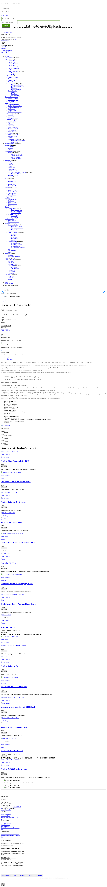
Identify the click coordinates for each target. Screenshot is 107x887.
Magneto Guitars (5, 703)
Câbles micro (11, 265)
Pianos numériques (13, 134)
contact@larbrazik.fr (6, 810)
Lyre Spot (13, 235)
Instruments (8, 145)
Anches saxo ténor (16, 158)
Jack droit (10, 115)
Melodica (10, 137)
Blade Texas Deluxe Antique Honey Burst (18, 604)
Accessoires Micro (13, 186)
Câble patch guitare (13, 118)
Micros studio (11, 184)
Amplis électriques (13, 77)
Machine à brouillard (16, 244)
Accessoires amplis (13, 82)
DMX (9, 249)
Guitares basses (12, 65)
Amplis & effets (9, 76)
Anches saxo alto (15, 157)
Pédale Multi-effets (16, 89)
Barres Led (14, 229)
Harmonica (11, 146)
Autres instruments (13, 71)
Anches (10, 152)
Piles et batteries (12, 130)
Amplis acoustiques (13, 79)
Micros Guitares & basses (11, 97)
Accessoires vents (9, 151)
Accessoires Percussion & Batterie (17, 172)
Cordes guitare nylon (13, 104)
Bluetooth (10, 196)
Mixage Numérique (16, 211)
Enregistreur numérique (14, 256)
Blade (2, 600)
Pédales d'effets (12, 83)
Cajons (10, 163)
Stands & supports (13, 127)
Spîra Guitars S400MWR (11, 522)
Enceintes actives (12, 199)
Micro (6, 178)
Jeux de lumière (12, 250)
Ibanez (2, 747)
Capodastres (11, 125)
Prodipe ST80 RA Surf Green (13, 646)
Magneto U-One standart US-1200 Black (18, 707)
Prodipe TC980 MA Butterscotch (15, 769)
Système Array (12, 202)
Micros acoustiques (13, 98)
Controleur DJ (15, 217)
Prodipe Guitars (5, 301)
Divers (9, 149)
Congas (10, 166)
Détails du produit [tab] (8, 359)
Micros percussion (13, 175)
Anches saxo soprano (17, 155)
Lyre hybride (14, 238)
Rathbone (3, 580)
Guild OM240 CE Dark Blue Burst (16, 481)
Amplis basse (11, 80)
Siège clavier (14, 142)
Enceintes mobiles (9, 219)
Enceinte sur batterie (13, 222)
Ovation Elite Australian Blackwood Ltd (18, 543)
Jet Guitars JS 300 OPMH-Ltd (14, 687)
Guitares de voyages (13, 66)
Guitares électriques (13, 63)
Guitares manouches (13, 68)
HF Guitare (11, 101)
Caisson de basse (12, 204)
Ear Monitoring (12, 193)
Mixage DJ (11, 214)
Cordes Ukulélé (12, 110)
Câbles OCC (11, 270)
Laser (9, 252)
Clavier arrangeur (12, 136)
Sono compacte (12, 220)
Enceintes (7, 198)
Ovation (3, 539)
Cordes (6, 103)
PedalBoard (14, 94)
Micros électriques (13, 100)
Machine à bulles (15, 246)
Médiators (10, 124)
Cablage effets (15, 95)
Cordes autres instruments (14, 112)
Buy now (3, 327)
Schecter (3, 623)
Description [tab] (7, 358)
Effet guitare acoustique (17, 86)
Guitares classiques (13, 60)
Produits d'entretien (13, 128)
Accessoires (8, 119)
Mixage (7, 207)
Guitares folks (11, 62)
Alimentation (14, 92)
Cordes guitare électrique (14, 107)
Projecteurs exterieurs (17, 228)
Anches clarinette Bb (16, 154)
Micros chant (11, 179)
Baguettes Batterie (16, 173)
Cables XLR (14, 267)
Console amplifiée (16, 213)
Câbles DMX (11, 273)
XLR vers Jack (15, 268)
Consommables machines (18, 247)
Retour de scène (12, 205)
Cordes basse (11, 109)
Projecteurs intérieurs (16, 226)
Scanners (13, 240)
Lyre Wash (14, 237)
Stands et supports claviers (18, 140)
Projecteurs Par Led (13, 225)
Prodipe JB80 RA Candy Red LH (15, 461)
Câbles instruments (10, 259)
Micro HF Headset (13, 190)
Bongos (10, 161)
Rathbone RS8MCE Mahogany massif (17, 584)
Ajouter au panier (6, 325)
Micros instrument (12, 181)
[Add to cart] (1, 456)
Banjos (13, 72)
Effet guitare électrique (17, 85)
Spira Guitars (4, 519)
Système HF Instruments (14, 192)
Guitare (7, 59)
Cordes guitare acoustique (15, 106)
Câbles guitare (8, 113)
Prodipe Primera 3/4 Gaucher (13, 502)
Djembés (10, 164)
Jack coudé (11, 116)
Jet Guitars (3, 683)
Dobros (13, 74)
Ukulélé (10, 69)
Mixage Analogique (16, 210)
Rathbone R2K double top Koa (14, 727)
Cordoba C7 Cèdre (9, 563)
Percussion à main (12, 169)
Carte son (10, 255)
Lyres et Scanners (12, 232)
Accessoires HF (12, 195)
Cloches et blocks (12, 170)
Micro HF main (12, 189)
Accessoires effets (12, 91)
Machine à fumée (15, 243)
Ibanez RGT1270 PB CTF (12, 751)
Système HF (8, 187)
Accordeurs (11, 122)
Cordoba (3, 559)
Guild (2, 478)
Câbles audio (11, 271)
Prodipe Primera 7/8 (9, 666)
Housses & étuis (12, 121)
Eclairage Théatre (12, 231)
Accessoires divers (13, 131)
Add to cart (4, 466)
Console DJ (14, 216)
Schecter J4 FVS (8, 627)
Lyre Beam (14, 234)
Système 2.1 (11, 201)
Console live (11, 208)
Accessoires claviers (13, 139)
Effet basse (14, 88)
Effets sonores (11, 167)
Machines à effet (12, 241)
